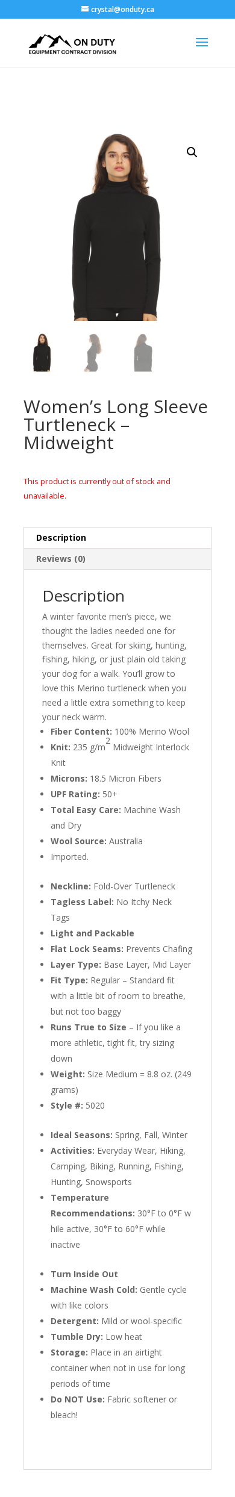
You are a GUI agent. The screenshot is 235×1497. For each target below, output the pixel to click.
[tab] (117, 538)
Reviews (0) (61, 558)
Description (61, 537)
